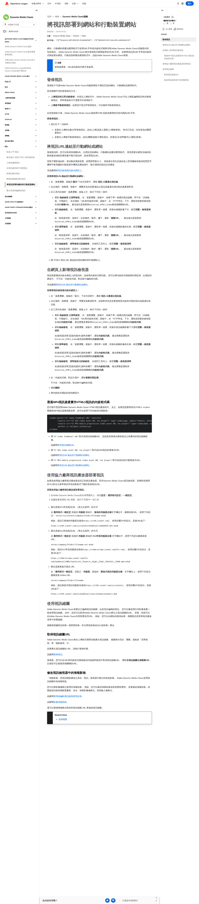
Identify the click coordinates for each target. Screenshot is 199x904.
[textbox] (19, 24)
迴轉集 (7, 136)
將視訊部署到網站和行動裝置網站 (21, 184)
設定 (6, 87)
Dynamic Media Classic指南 (75, 16)
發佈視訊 (58, 654)
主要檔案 (8, 218)
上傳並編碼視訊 (13, 162)
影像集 (7, 125)
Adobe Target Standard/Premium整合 (19, 207)
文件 (49, 16)
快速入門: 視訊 (12, 152)
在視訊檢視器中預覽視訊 (16, 168)
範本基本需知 (9, 141)
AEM (57, 16)
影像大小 (8, 109)
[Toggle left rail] (37, 10)
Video (84, 36)
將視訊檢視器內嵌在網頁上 (69, 170)
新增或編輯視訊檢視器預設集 (68, 696)
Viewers (76, 36)
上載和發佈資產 (10, 98)
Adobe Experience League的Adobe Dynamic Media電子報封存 (18, 69)
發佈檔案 (62, 719)
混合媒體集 (8, 196)
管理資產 (8, 103)
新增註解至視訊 (13, 173)
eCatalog (8, 119)
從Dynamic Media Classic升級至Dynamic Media (19, 40)
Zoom (7, 114)
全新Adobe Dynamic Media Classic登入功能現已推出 (20, 61)
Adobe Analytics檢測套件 (14, 202)
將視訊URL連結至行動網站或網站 (72, 284)
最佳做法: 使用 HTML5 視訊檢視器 (20, 157)
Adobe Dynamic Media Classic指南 (18, 46)
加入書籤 (169, 29)
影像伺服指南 (60, 702)
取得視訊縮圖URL (65, 445)
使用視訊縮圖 (168, 69)
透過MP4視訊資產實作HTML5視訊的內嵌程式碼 (179, 57)
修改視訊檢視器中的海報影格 (176, 80)
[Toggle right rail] (162, 10)
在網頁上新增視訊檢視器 (172, 50)
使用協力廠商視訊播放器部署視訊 (176, 64)
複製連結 (180, 29)
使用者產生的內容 (11, 213)
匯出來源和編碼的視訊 (15, 190)
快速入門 (8, 82)
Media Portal (10, 92)
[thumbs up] (107, 900)
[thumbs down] (113, 900)
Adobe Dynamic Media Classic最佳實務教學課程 (20, 53)
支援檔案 (8, 223)
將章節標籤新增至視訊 (15, 179)
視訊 (6, 146)
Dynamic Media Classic (62, 36)
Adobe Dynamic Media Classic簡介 (17, 76)
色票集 (7, 130)
